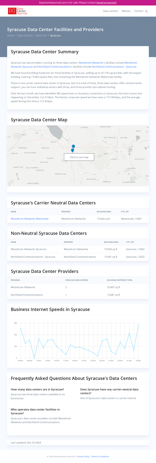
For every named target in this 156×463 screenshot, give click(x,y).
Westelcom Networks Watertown (30, 218)
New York (41, 35)
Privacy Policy (83, 456)
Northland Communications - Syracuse (114, 66)
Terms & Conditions (100, 456)
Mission (126, 11)
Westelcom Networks (91, 62)
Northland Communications (54, 66)
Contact (138, 11)
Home (10, 35)
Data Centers (110, 11)
